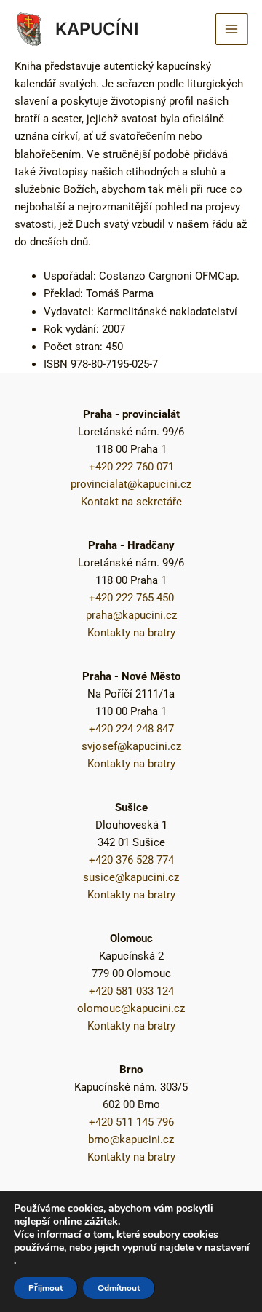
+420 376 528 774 (131, 859)
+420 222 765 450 (131, 597)
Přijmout (45, 1288)
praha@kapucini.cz (131, 615)
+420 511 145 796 (131, 1122)
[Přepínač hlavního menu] (231, 29)
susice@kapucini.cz (131, 877)
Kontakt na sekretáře (131, 501)
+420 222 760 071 (131, 466)
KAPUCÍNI (97, 28)
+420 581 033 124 (131, 990)
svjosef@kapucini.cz (131, 746)
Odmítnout (119, 1288)
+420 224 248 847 (131, 728)
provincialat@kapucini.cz (131, 484)
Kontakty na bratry (131, 632)
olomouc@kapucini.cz (131, 1008)
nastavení (227, 1247)
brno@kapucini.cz (131, 1139)
